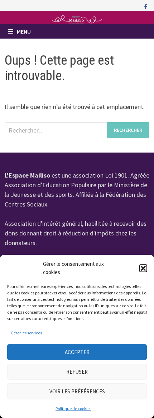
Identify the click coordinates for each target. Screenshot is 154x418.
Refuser (77, 371)
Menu (24, 31)
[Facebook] (146, 6)
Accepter (77, 352)
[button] (143, 268)
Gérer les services (26, 332)
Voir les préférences (77, 391)
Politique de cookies (73, 408)
